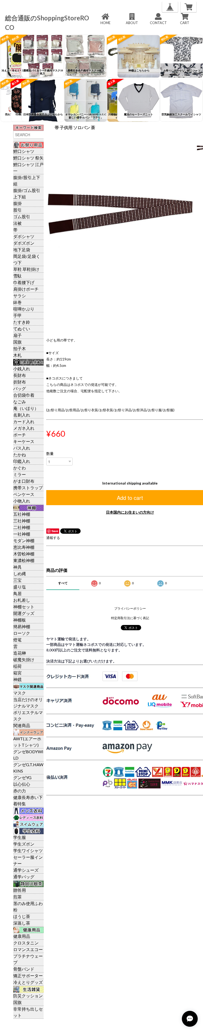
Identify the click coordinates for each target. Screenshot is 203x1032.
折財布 (19, 381)
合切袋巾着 (23, 395)
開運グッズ (23, 613)
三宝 (17, 580)
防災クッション (28, 995)
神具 (17, 566)
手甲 (17, 315)
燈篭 (17, 639)
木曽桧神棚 (23, 553)
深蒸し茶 (21, 922)
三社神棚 (21, 520)
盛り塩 (19, 586)
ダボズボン (23, 242)
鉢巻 (17, 302)
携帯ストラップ (28, 487)
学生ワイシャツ (28, 850)
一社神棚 (21, 533)
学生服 (19, 837)
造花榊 (19, 652)
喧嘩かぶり (23, 308)
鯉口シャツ (23, 151)
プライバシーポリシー (130, 608)
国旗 (17, 341)
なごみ (19, 401)
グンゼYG (22, 777)
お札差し (21, 599)
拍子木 (19, 348)
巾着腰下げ (23, 282)
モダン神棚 (23, 540)
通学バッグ (23, 876)
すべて (63, 583)
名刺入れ (21, 414)
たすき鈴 (21, 322)
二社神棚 (21, 527)
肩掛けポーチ (26, 288)
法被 (17, 223)
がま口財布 (23, 480)
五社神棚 (21, 514)
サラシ (19, 295)
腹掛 (17, 203)
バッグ (19, 388)
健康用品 (21, 936)
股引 (17, 209)
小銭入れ (21, 368)
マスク (19, 692)
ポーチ (19, 434)
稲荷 (17, 666)
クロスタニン (26, 942)
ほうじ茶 (21, 916)
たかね (19, 454)
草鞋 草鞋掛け (26, 269)
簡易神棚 (21, 626)
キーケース (23, 441)
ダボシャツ (23, 236)
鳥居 (17, 593)
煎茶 (17, 896)
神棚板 (19, 619)
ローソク (21, 633)
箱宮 (17, 672)
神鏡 (17, 679)
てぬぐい (21, 328)
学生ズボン (23, 843)
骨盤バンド (23, 968)
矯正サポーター (28, 975)
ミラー (19, 474)
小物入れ (21, 500)
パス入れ (21, 447)
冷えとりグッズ (28, 982)
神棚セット (23, 606)
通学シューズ (26, 870)
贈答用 (19, 890)
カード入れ (23, 421)
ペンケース (23, 494)
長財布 (19, 375)
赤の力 (19, 790)
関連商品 (21, 725)
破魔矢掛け (23, 659)
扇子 (17, 335)
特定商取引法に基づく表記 (130, 618)
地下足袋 (21, 249)
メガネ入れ (23, 428)
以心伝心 (21, 784)
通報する (53, 538)
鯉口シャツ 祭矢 (28, 157)
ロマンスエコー (28, 949)
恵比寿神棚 (23, 547)
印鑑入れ (21, 461)
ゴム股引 (21, 216)
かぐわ (19, 467)
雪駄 (17, 275)
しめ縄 (19, 573)
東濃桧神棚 (23, 560)
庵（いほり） (26, 408)
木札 (17, 355)
